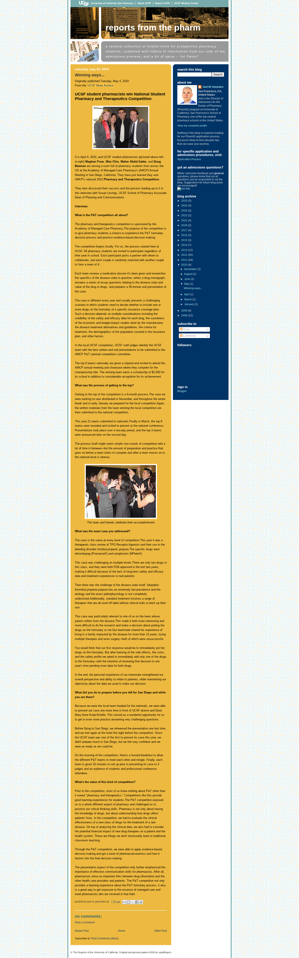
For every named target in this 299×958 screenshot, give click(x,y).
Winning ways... (193, 288)
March (188, 299)
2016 (184, 235)
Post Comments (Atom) (104, 938)
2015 (184, 240)
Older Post (160, 930)
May (187, 283)
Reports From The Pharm (153, 27)
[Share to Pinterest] (141, 902)
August (188, 274)
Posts (186, 329)
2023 (184, 210)
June (187, 279)
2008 (184, 315)
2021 (184, 220)
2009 (184, 310)
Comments (189, 335)
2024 (184, 205)
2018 (184, 225)
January (189, 304)
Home (121, 930)
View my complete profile (192, 125)
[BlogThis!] (128, 902)
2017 (184, 230)
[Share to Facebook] (137, 902)
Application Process (189, 159)
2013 (184, 250)
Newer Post (82, 930)
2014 (184, 245)
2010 (184, 264)
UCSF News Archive (100, 85)
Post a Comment (85, 922)
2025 (184, 200)
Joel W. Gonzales (212, 86)
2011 (184, 259)
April (187, 294)
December (190, 269)
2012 (184, 254)
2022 (184, 215)
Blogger (182, 391)
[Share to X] (132, 902)
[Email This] (124, 902)
